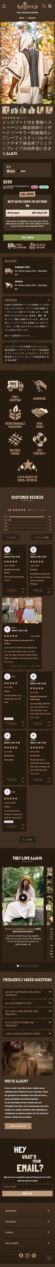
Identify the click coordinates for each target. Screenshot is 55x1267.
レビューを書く (43, 538)
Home (21, 18)
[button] (4, 6)
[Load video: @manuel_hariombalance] (23, 897)
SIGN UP (27, 1193)
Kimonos (32, 18)
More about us (18, 1126)
